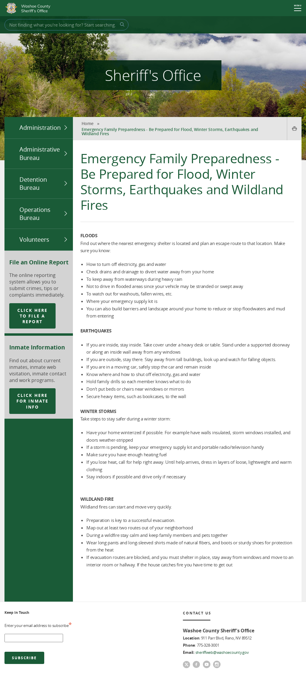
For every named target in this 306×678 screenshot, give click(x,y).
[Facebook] (196, 665)
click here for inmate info (32, 401)
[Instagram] (217, 665)
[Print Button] (294, 128)
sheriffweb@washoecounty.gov (222, 652)
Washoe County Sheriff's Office (29, 8)
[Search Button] (121, 24)
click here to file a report (32, 316)
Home (88, 123)
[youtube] (206, 665)
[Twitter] (186, 665)
